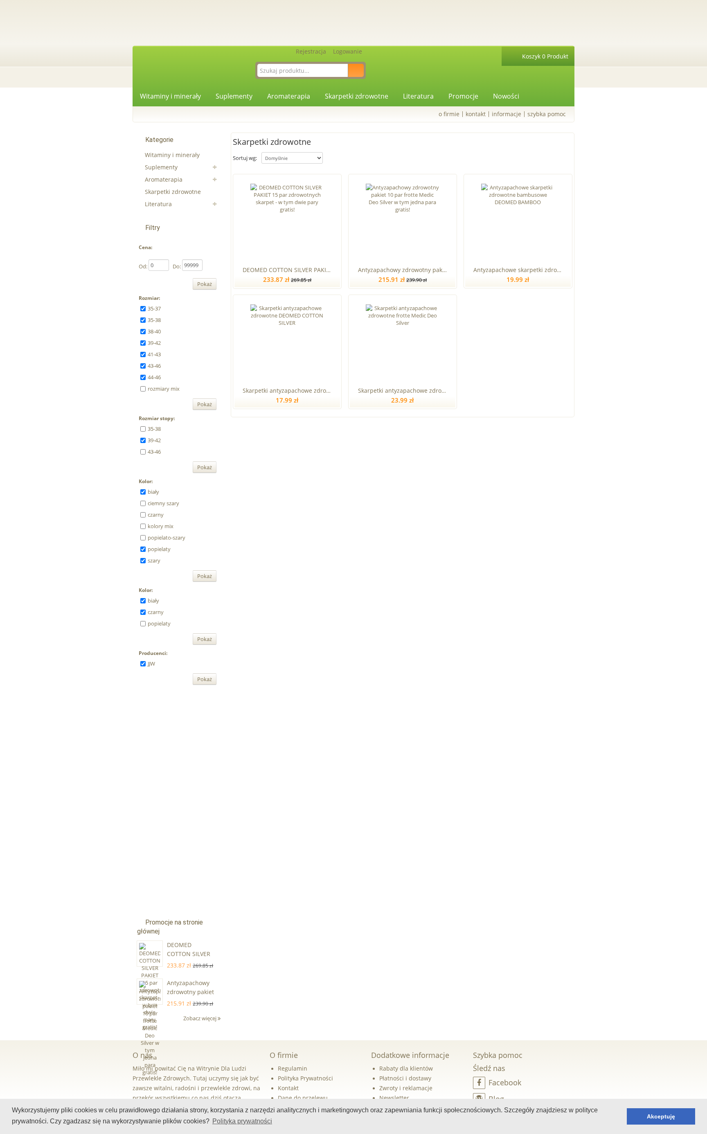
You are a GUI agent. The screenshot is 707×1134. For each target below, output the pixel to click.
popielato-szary (166, 537)
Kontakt (476, 114)
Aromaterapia (288, 96)
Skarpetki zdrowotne (356, 96)
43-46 (154, 365)
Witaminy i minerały (170, 96)
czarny (156, 514)
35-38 (154, 320)
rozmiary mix (164, 388)
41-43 (154, 354)
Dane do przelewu (303, 1098)
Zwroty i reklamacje (405, 1088)
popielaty (159, 549)
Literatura (418, 96)
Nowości (506, 96)
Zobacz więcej (200, 1018)
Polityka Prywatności (305, 1078)
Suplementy (234, 96)
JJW (151, 663)
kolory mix (160, 526)
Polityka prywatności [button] (242, 1121)
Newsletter (394, 1098)
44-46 (154, 377)
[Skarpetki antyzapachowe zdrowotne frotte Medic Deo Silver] (402, 339)
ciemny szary (163, 503)
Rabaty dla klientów (406, 1068)
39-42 (154, 342)
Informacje (506, 114)
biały (153, 491)
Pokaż (204, 284)
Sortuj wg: (245, 158)
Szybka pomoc (546, 114)
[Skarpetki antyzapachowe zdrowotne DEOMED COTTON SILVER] (287, 339)
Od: (143, 266)
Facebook (505, 1082)
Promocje (463, 96)
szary (154, 560)
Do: (177, 266)
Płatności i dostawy (405, 1078)
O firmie (449, 114)
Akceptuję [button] (661, 1116)
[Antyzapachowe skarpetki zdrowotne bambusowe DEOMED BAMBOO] (517, 218)
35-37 (154, 308)
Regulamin (292, 1068)
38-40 (154, 331)
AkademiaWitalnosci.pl (218, 22)
